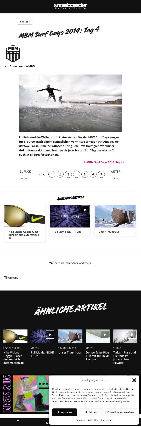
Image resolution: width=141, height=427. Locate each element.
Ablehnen (91, 412)
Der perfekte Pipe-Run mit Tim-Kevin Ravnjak (98, 347)
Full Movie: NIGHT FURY (70, 220)
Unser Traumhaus (115, 220)
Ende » (116, 178)
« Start (25, 178)
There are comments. (72, 263)
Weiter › (116, 171)
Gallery (25, 21)
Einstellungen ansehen (120, 412)
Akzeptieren (65, 412)
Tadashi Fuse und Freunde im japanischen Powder (125, 349)
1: (104, 162)
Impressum (106, 420)
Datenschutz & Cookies (87, 420)
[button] (134, 380)
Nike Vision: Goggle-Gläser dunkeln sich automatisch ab (24, 223)
